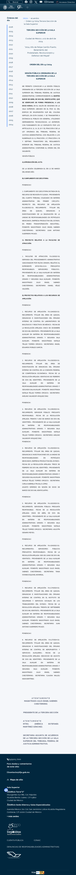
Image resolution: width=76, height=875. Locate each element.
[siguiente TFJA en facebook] (26, 2)
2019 (11, 58)
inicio (25, 18)
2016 (11, 71)
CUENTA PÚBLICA (15, 840)
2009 (11, 102)
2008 (11, 107)
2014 (11, 80)
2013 (11, 85)
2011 (11, 93)
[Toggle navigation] (27, 7)
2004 (11, 124)
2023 (11, 40)
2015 (11, 76)
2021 (11, 49)
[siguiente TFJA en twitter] (36, 2)
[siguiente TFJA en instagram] (31, 2)
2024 (11, 36)
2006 (11, 116)
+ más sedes (13, 816)
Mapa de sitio (16, 780)
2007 (11, 111)
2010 (11, 98)
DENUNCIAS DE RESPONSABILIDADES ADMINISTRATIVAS (33, 847)
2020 (11, 54)
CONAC (37, 840)
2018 (11, 62)
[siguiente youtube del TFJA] (41, 2)
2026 (11, 27)
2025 (11, 31)
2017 (11, 67)
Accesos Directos (67, 2)
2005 (11, 120)
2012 (11, 89)
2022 (11, 45)
